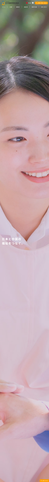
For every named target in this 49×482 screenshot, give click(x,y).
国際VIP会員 (34, 7)
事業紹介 (18, 7)
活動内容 (26, 7)
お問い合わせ (44, 7)
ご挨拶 (10, 7)
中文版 (29, 3)
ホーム (3, 7)
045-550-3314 (42, 3)
